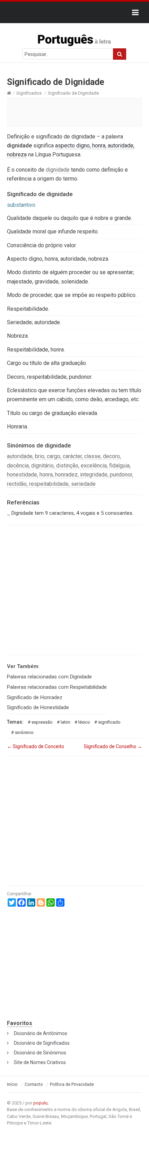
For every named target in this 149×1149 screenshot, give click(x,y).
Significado (109, 722)
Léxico (84, 722)
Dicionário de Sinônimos (40, 1052)
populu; (41, 1102)
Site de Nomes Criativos (40, 1062)
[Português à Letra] (74, 39)
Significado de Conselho (113, 746)
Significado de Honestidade (38, 707)
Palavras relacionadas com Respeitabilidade (57, 687)
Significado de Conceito (35, 746)
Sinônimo (24, 732)
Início (12, 1084)
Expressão (42, 722)
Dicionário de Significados (42, 1043)
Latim (65, 722)
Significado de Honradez (34, 697)
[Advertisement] (74, 112)
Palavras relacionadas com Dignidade (49, 677)
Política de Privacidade (72, 1084)
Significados (29, 93)
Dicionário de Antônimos (40, 1033)
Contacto (34, 1084)
